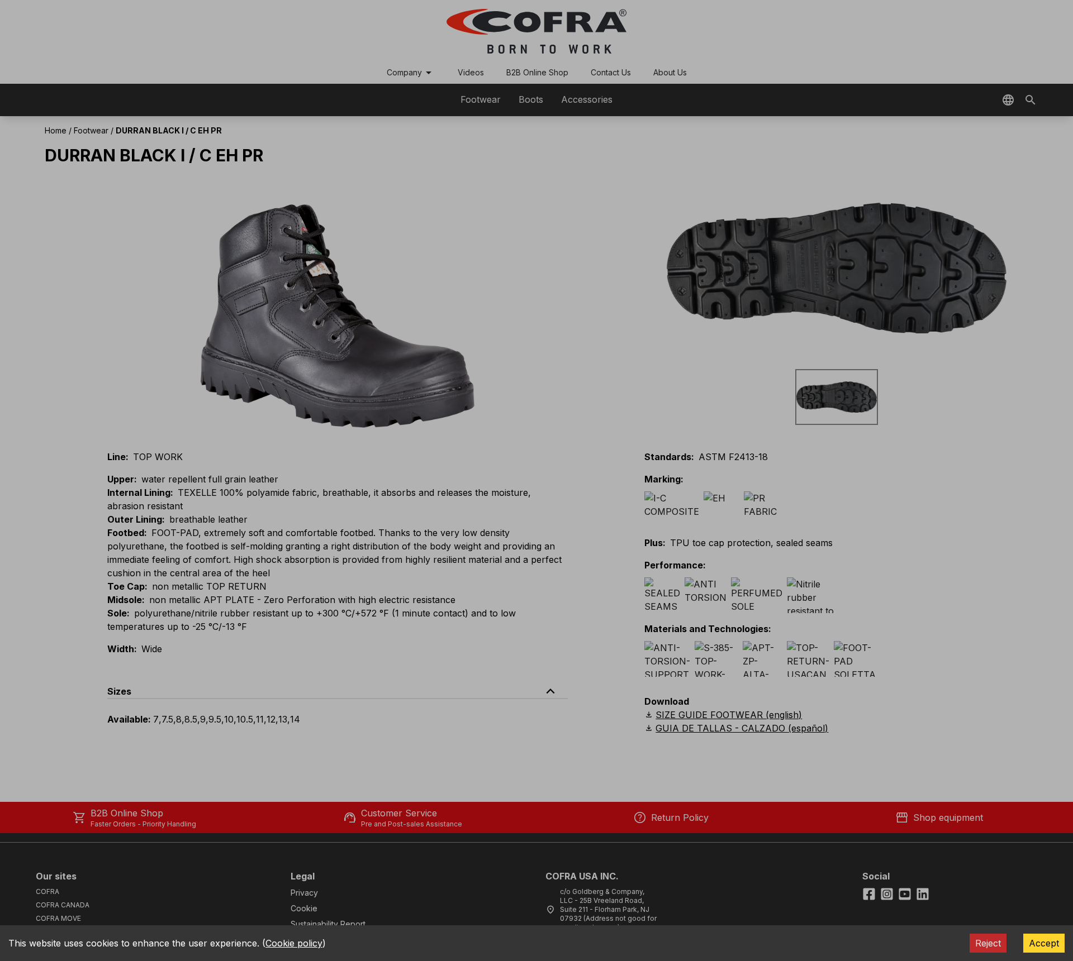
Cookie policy (293, 943)
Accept (1044, 943)
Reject (988, 943)
